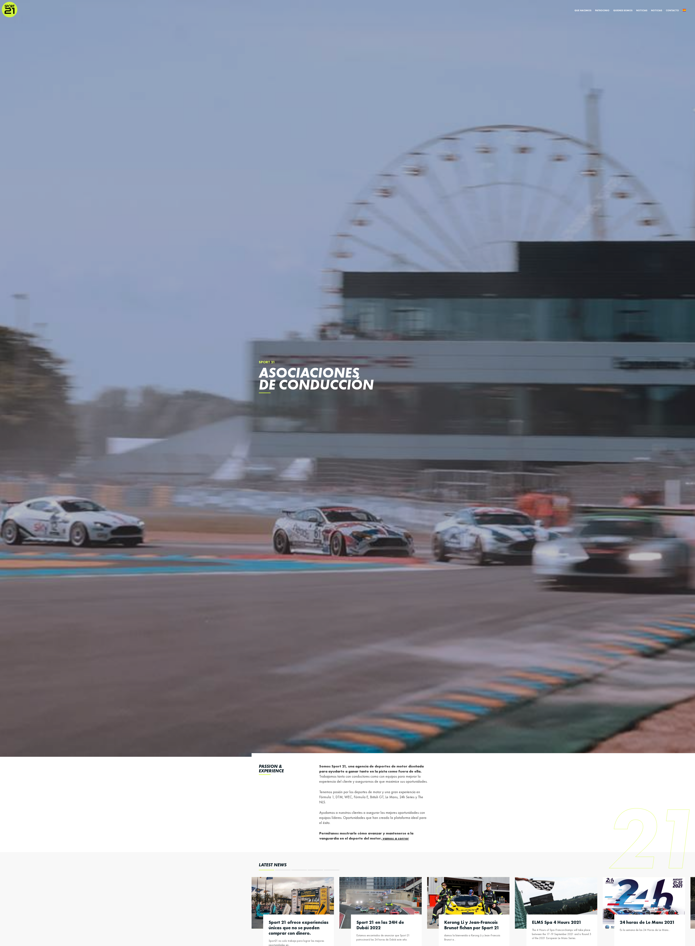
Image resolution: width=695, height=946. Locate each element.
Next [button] (441, 891)
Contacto (672, 10)
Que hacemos (582, 10)
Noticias (641, 10)
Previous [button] (232, 891)
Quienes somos (622, 10)
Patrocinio (602, 10)
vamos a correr (395, 838)
